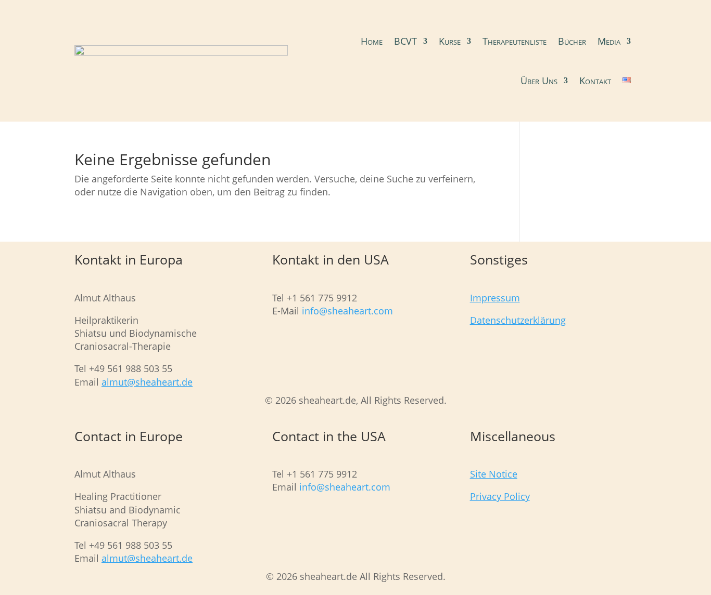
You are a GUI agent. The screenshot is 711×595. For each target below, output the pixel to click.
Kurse (450, 41)
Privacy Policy (500, 496)
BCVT (405, 41)
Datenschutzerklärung (518, 320)
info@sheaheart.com (346, 311)
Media (609, 41)
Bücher (572, 41)
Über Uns (538, 80)
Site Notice (493, 474)
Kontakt (595, 80)
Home (372, 41)
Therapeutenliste (515, 41)
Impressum (495, 298)
